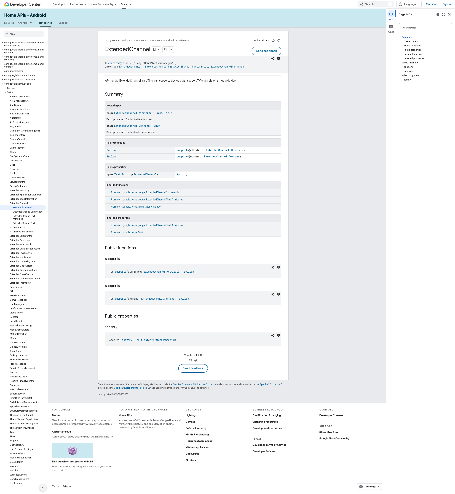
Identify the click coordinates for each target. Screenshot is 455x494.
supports (183, 150)
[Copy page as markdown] (166, 50)
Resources (76, 4)
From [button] (145, 192)
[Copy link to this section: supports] (123, 259)
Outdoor (191, 460)
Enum (159, 113)
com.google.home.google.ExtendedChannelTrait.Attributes (150, 199)
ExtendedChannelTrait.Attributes (167, 66)
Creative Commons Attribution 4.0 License (194, 384)
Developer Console (331, 415)
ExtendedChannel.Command (132, 125)
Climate (190, 421)
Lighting (191, 415)
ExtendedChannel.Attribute (133, 113)
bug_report (438, 14)
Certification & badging (267, 415)
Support (63, 22)
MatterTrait (200, 66)
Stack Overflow (328, 432)
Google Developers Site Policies (130, 387)
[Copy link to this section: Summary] (126, 94)
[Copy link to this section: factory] (120, 327)
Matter (56, 415)
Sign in (447, 4)
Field (168, 113)
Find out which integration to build (72, 461)
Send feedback (266, 51)
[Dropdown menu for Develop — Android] (32, 22)
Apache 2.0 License (270, 384)
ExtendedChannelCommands (227, 66)
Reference (45, 22)
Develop (58, 4)
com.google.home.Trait (130, 232)
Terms (55, 486)
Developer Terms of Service (270, 444)
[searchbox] (24, 34)
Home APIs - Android (25, 15)
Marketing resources (265, 421)
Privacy (67, 486)
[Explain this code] (273, 58)
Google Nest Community (334, 438)
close (449, 14)
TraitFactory (123, 174)
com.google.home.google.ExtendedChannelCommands (148, 192)
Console (431, 4)
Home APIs (142, 40)
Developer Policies (264, 451)
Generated (113, 63)
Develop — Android (16, 22)
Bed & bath (192, 453)
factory (182, 174)
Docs (124, 4)
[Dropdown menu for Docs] (131, 4)
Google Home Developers (118, 40)
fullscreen (443, 14)
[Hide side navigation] (42, 487)
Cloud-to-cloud (61, 431)
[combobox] (376, 4)
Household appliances (199, 440)
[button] (23, 44)
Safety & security (196, 428)
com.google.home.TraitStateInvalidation (139, 206)
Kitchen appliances (197, 447)
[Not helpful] (278, 40)
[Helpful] (273, 40)
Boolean (111, 150)
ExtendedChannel (130, 66)
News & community (102, 4)
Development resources (267, 428)
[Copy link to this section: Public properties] (141, 316)
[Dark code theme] (278, 58)
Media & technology (198, 434)
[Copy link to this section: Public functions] (139, 248)
